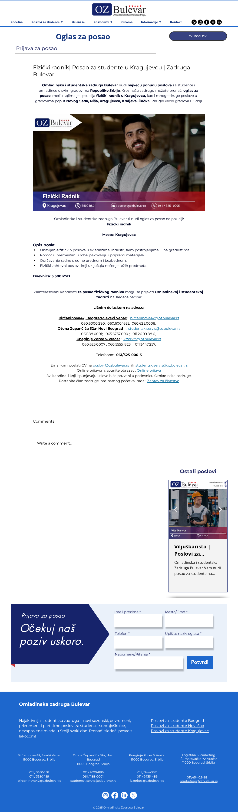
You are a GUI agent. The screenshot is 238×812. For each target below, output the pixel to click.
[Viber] (194, 22)
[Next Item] (220, 510)
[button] (151, 22)
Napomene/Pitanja (131, 654)
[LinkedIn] (219, 22)
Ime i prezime (126, 612)
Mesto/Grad (175, 612)
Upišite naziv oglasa (182, 633)
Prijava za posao (36, 48)
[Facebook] (206, 22)
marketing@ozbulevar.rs (199, 781)
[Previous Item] (176, 510)
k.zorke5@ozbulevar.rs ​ (147, 780)
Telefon (121, 633)
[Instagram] (200, 22)
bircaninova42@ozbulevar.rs (39, 780)
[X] (212, 22)
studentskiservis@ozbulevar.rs (93, 780)
